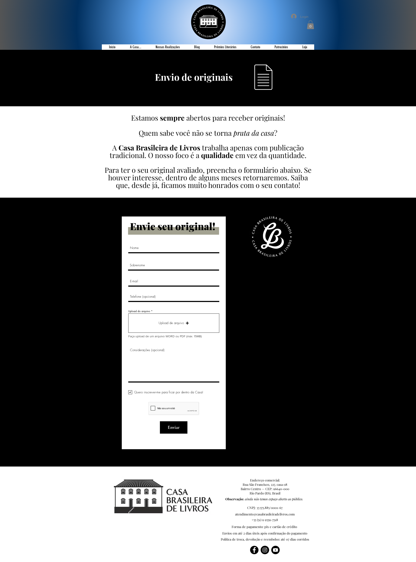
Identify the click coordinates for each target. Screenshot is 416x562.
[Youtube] (275, 550)
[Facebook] (254, 550)
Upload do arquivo (139, 311)
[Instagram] (265, 550)
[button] (310, 24)
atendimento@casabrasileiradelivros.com (265, 514)
